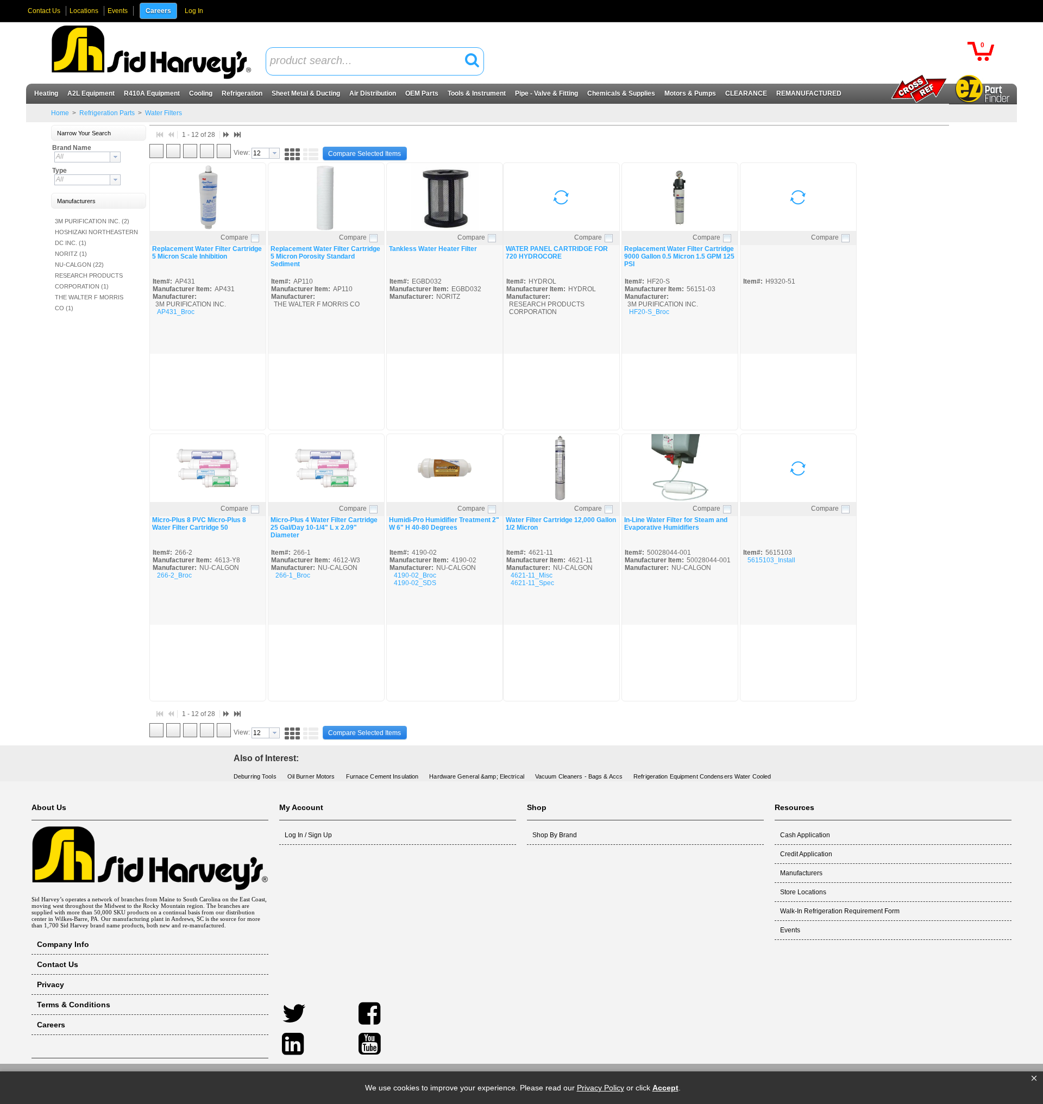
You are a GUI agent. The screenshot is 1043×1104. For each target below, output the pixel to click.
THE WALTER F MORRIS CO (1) (89, 302)
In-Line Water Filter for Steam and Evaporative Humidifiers (675, 523)
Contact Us (44, 11)
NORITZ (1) (71, 253)
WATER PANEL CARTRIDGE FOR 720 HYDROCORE (557, 252)
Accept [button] (665, 1087)
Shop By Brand (554, 835)
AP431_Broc (175, 312)
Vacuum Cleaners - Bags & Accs (579, 776)
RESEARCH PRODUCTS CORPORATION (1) (89, 281)
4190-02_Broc (415, 575)
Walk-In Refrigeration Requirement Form (840, 911)
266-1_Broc (292, 575)
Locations (84, 11)
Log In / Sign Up (308, 835)
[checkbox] (254, 238)
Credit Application (806, 854)
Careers (158, 11)
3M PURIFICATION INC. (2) (92, 221)
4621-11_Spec (532, 583)
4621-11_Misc (531, 575)
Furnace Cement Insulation (382, 776)
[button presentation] (115, 157)
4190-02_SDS (415, 583)
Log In (194, 11)
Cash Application (805, 835)
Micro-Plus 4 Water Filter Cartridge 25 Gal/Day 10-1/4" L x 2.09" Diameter (324, 527)
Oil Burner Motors (311, 776)
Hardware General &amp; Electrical (476, 776)
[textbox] (369, 61)
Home (60, 113)
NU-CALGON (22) (79, 264)
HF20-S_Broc (649, 312)
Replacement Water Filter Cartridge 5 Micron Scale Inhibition (207, 252)
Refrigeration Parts (107, 113)
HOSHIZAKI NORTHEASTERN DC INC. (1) (96, 237)
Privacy (50, 984)
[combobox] (375, 61)
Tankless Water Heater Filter (433, 249)
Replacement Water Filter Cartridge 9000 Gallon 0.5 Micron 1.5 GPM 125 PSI (679, 256)
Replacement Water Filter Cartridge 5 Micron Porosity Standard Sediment (325, 256)
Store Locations (803, 892)
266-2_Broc (174, 575)
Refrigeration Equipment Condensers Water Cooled (702, 776)
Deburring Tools (255, 776)
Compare (234, 237)
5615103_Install (771, 560)
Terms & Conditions (73, 1004)
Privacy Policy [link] (600, 1087)
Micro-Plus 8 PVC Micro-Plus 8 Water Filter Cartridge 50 (199, 523)
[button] (1034, 1078)
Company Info (63, 944)
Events (118, 11)
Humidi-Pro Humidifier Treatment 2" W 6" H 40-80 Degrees (444, 523)
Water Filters (162, 113)
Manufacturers (801, 873)
